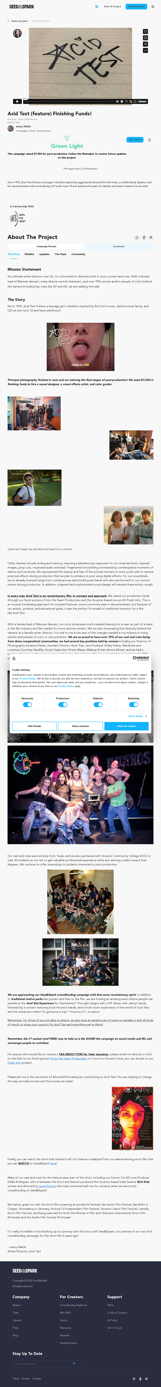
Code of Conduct (117, 1313)
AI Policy (112, 1320)
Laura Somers (47, 1186)
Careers (17, 1320)
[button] (97, 7)
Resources (65, 1328)
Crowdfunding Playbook (73, 1305)
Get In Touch (114, 1328)
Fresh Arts (14, 1063)
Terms (16, 1379)
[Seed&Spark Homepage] (21, 7)
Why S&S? (65, 1313)
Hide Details (34, 726)
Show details (135, 716)
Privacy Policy (27, 678)
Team (16, 1313)
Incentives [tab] (118, 246)
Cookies (36, 1379)
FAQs (110, 1305)
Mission (17, 1305)
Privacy (26, 1379)
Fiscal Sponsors (68, 1343)
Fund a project (19, 21)
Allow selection (80, 726)
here (53, 1163)
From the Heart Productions (69, 1058)
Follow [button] (137, 140)
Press (15, 1328)
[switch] (62, 704)
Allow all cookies (126, 726)
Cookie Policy (66, 686)
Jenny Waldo (23, 126)
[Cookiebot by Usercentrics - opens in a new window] (135, 658)
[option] (18, 219)
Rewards (64, 1335)
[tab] (13, 255)
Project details (41, 21)
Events (63, 1320)
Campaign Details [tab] (46, 246)
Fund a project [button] (136, 7)
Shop (15, 1335)
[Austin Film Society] (18, 219)
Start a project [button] (112, 7)
